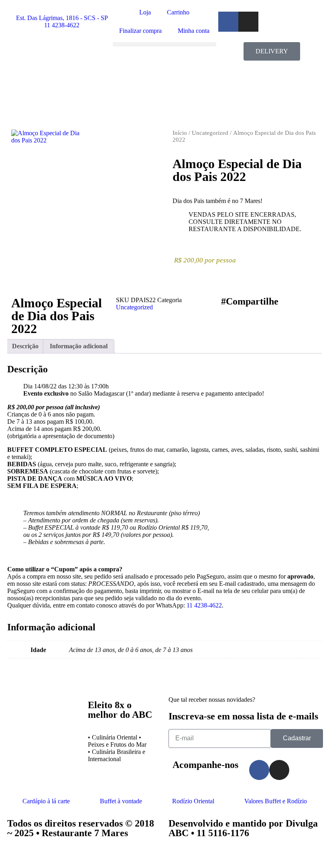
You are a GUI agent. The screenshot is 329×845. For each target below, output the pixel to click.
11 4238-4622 (204, 605)
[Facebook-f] (228, 22)
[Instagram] (248, 22)
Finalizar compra (140, 30)
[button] (164, 44)
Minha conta (193, 30)
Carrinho (178, 12)
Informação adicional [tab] (79, 346)
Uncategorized (210, 133)
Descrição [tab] (25, 346)
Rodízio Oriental (193, 801)
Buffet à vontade (121, 801)
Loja (145, 12)
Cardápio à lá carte (46, 801)
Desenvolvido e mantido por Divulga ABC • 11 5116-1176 (243, 828)
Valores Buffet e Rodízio (275, 801)
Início (180, 133)
